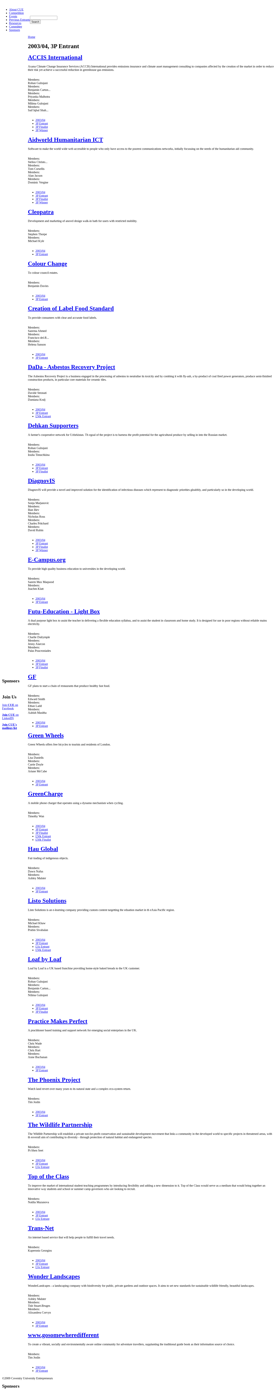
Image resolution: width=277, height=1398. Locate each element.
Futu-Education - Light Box (64, 611)
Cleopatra (41, 211)
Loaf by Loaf (44, 959)
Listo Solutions (47, 900)
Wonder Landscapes (54, 1276)
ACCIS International (55, 57)
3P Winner (41, 130)
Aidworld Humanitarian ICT (65, 139)
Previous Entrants (19, 19)
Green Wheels (46, 735)
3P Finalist (41, 126)
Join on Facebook (10, 706)
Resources (15, 23)
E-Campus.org (47, 559)
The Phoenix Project (54, 1079)
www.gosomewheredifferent (63, 1335)
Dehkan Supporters (53, 425)
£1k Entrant (42, 946)
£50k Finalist (43, 839)
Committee (15, 26)
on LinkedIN (10, 716)
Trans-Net (41, 1228)
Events (13, 16)
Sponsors (14, 30)
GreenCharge (45, 793)
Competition (16, 13)
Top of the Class (48, 1176)
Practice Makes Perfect (57, 1021)
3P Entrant (41, 123)
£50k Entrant (43, 416)
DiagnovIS (41, 480)
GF (32, 676)
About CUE (16, 9)
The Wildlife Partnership (60, 1124)
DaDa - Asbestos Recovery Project (71, 366)
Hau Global (43, 848)
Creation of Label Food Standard (71, 308)
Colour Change (47, 263)
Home (31, 37)
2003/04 (40, 120)
